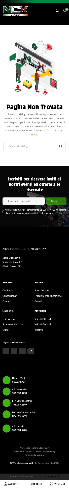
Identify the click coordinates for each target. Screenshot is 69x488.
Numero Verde (19, 378)
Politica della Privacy (45, 451)
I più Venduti (9, 319)
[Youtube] (22, 351)
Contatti (7, 301)
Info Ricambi (18, 426)
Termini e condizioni (51, 476)
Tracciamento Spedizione (48, 295)
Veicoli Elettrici (42, 324)
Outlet (6, 329)
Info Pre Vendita (19, 389)
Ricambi (38, 329)
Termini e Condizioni (34, 455)
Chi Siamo (8, 290)
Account (13, 483)
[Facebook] (6, 351)
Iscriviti (55, 201)
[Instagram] (14, 351)
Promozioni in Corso (13, 324)
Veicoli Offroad (42, 319)
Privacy (60, 213)
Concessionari (10, 295)
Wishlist (59, 483)
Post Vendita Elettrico (22, 400)
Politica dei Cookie (22, 451)
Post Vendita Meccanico (23, 412)
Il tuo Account (41, 290)
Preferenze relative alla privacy (35, 447)
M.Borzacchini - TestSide (47, 463)
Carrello (37, 484)
